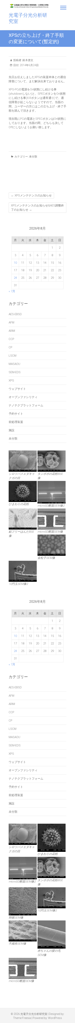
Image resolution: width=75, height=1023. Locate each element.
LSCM (12, 355)
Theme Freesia (22, 1018)
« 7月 (12, 291)
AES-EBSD (15, 314)
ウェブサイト (17, 389)
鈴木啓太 (27, 60)
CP (10, 347)
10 (15, 262)
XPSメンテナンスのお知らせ (31, 195)
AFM (11, 322)
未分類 (33, 156)
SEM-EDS (15, 372)
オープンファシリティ (23, 397)
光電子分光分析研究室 (28, 18)
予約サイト (16, 413)
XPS (11, 380)
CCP (11, 339)
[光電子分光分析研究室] (29, 6)
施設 (11, 430)
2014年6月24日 (29, 65)
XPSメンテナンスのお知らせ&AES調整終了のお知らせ (37, 207)
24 (15, 278)
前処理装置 (16, 422)
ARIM (12, 331)
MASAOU (14, 364)
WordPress (55, 1018)
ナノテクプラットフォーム (26, 405)
